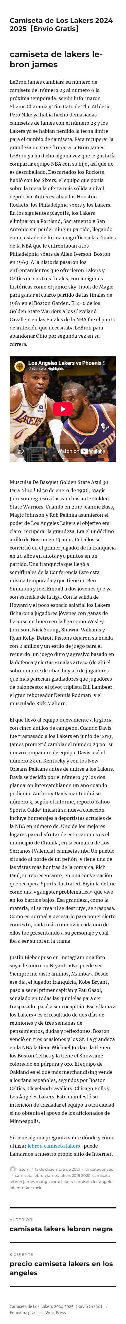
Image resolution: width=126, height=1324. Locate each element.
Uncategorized (99, 1169)
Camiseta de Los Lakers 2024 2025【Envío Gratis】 (61, 24)
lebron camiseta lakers (54, 1146)
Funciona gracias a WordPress (38, 1312)
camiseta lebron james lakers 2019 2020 (53, 1175)
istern (24, 1169)
